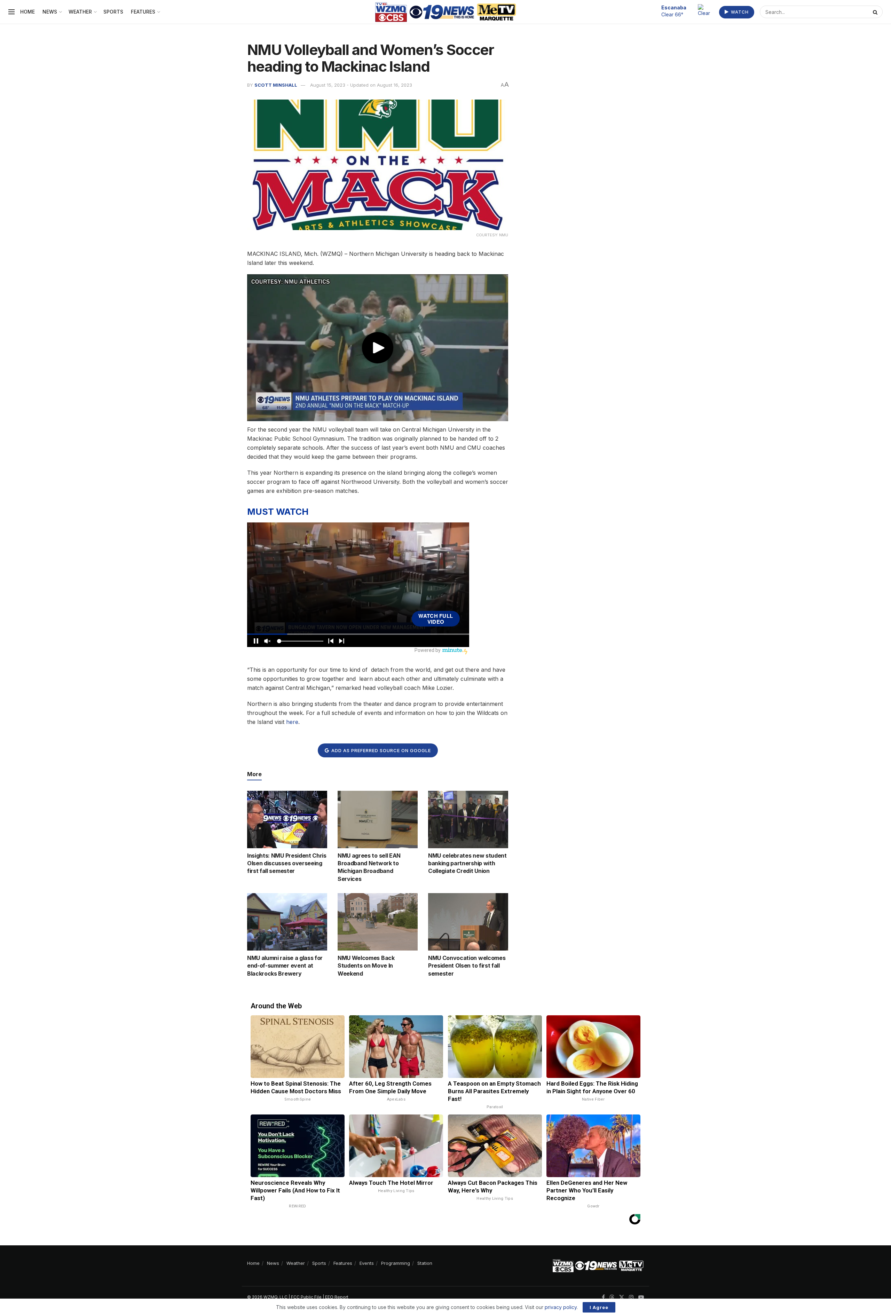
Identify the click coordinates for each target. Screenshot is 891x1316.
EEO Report (336, 1297)
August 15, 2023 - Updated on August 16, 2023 (361, 85)
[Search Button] (876, 12)
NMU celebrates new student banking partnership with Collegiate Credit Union (467, 863)
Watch (739, 12)
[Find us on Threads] (611, 1297)
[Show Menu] (11, 11)
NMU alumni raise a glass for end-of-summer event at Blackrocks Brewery (285, 965)
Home (27, 12)
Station (424, 1263)
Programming (395, 1263)
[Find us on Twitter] (621, 1297)
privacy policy (561, 1307)
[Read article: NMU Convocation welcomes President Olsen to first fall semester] (468, 921)
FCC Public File (306, 1297)
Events (367, 1263)
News (49, 12)
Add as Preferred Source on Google (380, 750)
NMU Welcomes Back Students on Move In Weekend (366, 965)
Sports (113, 12)
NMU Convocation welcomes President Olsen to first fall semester (466, 965)
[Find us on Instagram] (631, 1297)
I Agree (599, 1307)
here (292, 721)
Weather (80, 12)
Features (143, 12)
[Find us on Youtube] (641, 1297)
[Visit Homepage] (445, 12)
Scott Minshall (275, 85)
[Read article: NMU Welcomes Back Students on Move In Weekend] (378, 921)
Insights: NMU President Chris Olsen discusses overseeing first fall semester (286, 863)
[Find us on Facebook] (603, 1297)
